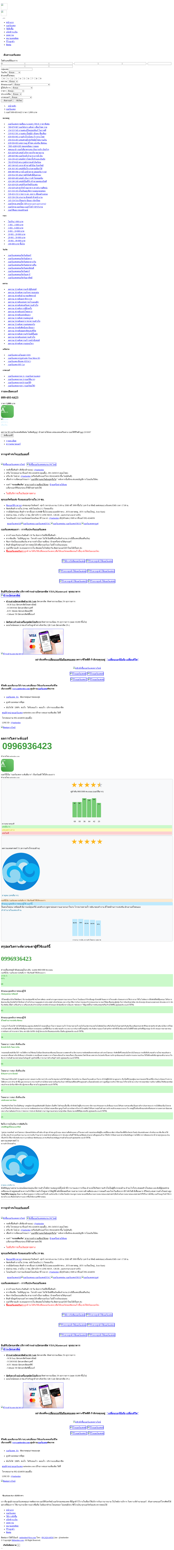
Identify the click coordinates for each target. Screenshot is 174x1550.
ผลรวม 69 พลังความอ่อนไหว (21, 343)
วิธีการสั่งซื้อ (11, 1516)
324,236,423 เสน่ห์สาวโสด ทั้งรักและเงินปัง (26, 159)
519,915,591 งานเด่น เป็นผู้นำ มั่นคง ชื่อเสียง (27, 133)
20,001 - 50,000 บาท (16, 237)
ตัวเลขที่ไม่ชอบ (8, 76)
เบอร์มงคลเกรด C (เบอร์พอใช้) (21, 386)
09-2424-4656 (48, 1537)
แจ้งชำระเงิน (11, 32)
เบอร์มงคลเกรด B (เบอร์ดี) (19, 382)
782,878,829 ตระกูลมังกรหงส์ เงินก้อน (24, 162)
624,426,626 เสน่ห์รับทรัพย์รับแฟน (23, 184)
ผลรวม (4, 81)
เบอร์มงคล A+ (12, 697)
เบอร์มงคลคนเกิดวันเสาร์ (19, 274)
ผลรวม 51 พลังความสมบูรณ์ (20, 318)
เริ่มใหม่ (19, 101)
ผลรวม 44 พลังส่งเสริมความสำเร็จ (23, 305)
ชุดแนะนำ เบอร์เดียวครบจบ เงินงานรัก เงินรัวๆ (28, 149)
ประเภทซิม (6, 94)
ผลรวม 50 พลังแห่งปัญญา (19, 315)
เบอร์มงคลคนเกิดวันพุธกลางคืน (22, 265)
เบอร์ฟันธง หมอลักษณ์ (18, 210)
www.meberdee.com (21, 689)
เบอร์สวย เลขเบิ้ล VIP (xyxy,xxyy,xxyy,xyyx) (27, 204)
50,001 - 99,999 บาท (16, 241)
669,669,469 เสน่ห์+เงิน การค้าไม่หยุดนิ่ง (25, 178)
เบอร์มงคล (11, 25)
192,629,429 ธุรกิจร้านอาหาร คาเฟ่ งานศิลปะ (28, 188)
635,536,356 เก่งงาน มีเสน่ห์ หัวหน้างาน (25, 197)
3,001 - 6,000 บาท (15, 228)
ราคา (3, 91)
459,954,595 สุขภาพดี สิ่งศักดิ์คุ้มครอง (24, 175)
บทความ (10, 35)
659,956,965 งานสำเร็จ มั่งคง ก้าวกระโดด (26, 137)
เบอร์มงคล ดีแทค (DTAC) (19, 361)
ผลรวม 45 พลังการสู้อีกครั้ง (20, 308)
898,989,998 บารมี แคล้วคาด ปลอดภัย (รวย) (27, 172)
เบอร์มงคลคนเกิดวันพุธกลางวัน (22, 262)
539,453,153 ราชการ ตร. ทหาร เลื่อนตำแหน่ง (28, 194)
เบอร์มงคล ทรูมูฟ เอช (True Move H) (24, 358)
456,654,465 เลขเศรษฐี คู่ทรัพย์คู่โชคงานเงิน (27, 140)
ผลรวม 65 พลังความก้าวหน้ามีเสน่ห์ (24, 340)
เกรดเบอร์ (5, 97)
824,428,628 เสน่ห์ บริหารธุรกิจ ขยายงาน (26, 153)
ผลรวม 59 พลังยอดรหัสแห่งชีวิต (22, 331)
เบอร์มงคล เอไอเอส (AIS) (19, 355)
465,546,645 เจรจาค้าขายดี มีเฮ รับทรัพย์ (25, 165)
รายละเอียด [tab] (11, 441)
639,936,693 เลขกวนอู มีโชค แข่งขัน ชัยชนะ (27, 143)
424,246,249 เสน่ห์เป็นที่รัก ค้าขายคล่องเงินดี (27, 181)
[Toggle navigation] (4, 18)
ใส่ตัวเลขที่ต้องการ (9, 61)
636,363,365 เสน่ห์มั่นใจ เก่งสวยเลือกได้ (25, 169)
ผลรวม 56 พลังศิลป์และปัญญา (21, 327)
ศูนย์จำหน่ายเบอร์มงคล (12, 713)
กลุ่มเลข (4, 69)
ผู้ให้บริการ (6, 88)
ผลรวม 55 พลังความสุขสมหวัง (21, 324)
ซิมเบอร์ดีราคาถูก (14, 505)
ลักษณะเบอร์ (6, 84)
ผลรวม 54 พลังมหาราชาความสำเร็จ (24, 321)
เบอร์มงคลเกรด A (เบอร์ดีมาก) (21, 379)
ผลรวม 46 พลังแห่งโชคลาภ (20, 312)
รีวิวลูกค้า (10, 41)
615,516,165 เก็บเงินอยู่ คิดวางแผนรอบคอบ (26, 191)
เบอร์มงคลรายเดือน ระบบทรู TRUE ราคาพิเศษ (29, 124)
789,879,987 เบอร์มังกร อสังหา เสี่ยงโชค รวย (27, 127)
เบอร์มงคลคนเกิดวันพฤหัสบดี (21, 268)
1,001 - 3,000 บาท (15, 225)
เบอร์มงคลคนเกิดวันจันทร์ (19, 255)
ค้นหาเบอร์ (7, 101)
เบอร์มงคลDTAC (43, 524)
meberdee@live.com (27, 1537)
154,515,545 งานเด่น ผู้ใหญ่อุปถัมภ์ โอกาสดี (27, 130)
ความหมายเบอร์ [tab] (13, 444)
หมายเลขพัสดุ (12, 38)
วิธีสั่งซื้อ (10, 29)
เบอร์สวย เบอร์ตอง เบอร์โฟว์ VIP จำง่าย (25, 207)
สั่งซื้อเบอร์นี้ (8, 435)
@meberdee (39, 470)
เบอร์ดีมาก (4, 412)
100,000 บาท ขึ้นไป (16, 244)
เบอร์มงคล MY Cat (16, 364)
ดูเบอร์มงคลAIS (14, 524)
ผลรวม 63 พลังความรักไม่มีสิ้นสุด (23, 334)
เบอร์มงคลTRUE (74, 524)
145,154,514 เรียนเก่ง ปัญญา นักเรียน (24, 200)
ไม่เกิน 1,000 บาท (15, 221)
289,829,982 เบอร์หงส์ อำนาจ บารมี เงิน (25, 156)
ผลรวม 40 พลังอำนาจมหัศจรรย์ (22, 296)
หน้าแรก (10, 22)
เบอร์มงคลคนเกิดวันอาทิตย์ (20, 278)
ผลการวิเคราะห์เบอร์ (14, 738)
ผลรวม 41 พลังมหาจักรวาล (20, 299)
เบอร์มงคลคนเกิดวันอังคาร (20, 258)
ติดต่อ (8, 45)
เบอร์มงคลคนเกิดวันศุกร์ (19, 271)
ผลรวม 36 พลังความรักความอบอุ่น (23, 292)
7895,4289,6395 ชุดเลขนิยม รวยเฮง (23, 146)
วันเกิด (4, 72)
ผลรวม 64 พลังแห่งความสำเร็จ (21, 337)
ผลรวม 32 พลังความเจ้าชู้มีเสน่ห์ (22, 289)
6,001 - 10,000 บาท (16, 231)
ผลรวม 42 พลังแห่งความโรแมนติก (23, 302)
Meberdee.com (18, 1540)
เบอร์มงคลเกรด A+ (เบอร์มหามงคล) (24, 376)
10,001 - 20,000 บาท (16, 234)
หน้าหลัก (12, 106)
